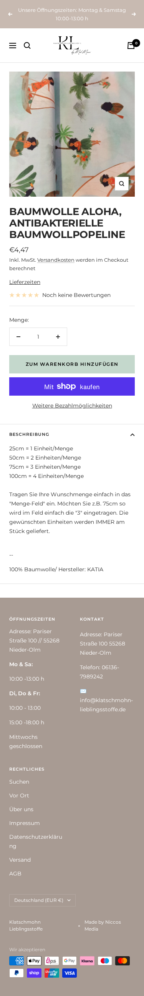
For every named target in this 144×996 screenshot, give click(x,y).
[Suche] (27, 45)
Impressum (24, 823)
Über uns (21, 809)
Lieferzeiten (24, 282)
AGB (15, 873)
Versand (20, 859)
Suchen (19, 781)
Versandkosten (55, 260)
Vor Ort (19, 795)
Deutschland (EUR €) (38, 900)
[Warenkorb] (131, 45)
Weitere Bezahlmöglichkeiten (72, 405)
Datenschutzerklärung (35, 841)
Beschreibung (29, 434)
